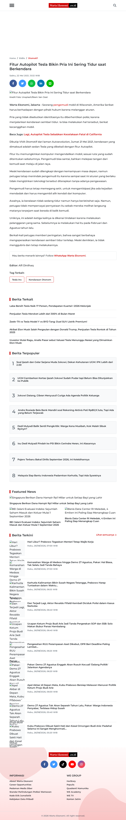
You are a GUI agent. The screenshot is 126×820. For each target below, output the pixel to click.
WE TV (70, 795)
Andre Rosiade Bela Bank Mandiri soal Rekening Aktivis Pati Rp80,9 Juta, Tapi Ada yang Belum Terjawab (66, 411)
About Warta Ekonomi (21, 781)
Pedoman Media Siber (21, 788)
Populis (70, 784)
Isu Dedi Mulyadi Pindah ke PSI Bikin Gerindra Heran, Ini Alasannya (57, 443)
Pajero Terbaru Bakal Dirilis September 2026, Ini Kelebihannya (53, 459)
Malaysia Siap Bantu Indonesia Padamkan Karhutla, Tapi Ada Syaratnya (59, 475)
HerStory (71, 781)
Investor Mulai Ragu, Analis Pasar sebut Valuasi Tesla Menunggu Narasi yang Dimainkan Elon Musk (61, 341)
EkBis (22, 58)
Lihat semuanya (105, 534)
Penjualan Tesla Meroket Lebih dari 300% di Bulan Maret (42, 313)
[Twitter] (22, 83)
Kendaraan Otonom (40, 279)
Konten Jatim (74, 799)
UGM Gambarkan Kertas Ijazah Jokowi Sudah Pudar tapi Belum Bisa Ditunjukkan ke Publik (65, 379)
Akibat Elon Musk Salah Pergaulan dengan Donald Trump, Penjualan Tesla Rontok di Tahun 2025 (63, 331)
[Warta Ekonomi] (63, 5)
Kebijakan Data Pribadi (21, 799)
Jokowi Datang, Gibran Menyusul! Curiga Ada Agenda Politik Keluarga (58, 395)
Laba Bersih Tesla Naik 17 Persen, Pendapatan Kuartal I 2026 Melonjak (50, 305)
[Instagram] (81, 764)
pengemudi (60, 104)
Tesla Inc (17, 279)
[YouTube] (72, 764)
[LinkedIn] (41, 83)
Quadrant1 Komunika (78, 788)
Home (13, 58)
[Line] (50, 83)
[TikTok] (63, 764)
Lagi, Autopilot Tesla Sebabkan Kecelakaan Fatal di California (63, 134)
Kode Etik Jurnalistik (20, 795)
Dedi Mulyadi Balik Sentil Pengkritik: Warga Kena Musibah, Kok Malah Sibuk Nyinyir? (62, 427)
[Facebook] (13, 83)
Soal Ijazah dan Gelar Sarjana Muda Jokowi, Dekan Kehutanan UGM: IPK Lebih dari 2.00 (64, 363)
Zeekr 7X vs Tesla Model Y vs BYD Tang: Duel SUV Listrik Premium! (48, 321)
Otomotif (33, 58)
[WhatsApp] (31, 83)
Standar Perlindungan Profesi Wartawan (30, 792)
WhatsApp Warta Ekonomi (70, 255)
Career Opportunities (20, 784)
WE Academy (74, 792)
